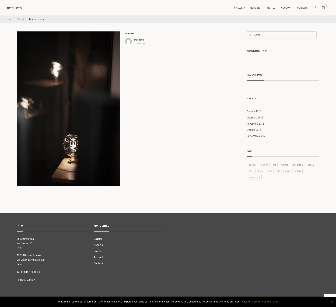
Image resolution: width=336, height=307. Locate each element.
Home (10, 19)
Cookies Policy (270, 301)
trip (278, 171)
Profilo (270, 8)
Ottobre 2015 (254, 129)
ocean (310, 165)
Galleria (239, 8)
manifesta (139, 39)
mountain (298, 165)
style (269, 171)
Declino (256, 301)
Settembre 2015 (256, 136)
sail (250, 171)
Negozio (255, 8)
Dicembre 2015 (255, 117)
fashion (264, 165)
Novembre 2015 (255, 123)
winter (298, 171)
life (274, 165)
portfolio (21, 19)
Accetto (246, 301)
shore (260, 171)
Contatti (302, 8)
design (252, 165)
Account (286, 8)
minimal (285, 165)
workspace (254, 177)
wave (287, 171)
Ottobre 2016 (254, 111)
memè (129, 33)
